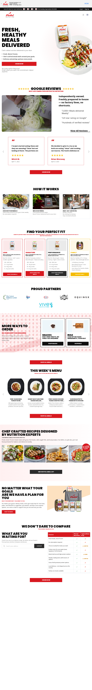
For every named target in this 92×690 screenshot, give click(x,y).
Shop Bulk (78, 343)
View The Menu (8, 512)
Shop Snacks (52, 343)
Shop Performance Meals (57, 273)
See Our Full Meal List (46, 472)
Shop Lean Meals (12, 274)
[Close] (1, 3)
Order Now (19, 64)
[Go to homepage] (10, 15)
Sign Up (87, 9)
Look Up (39, 546)
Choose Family (79, 274)
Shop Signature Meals (35, 273)
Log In (81, 9)
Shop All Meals (46, 362)
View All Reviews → (80, 131)
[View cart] (83, 14)
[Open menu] (87, 15)
